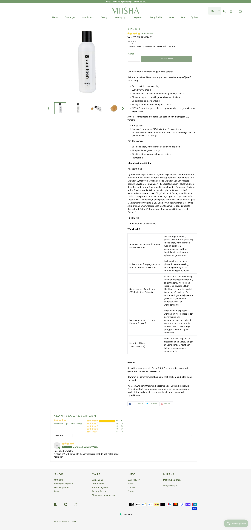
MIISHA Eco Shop (69, 521)
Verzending (97, 480)
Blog (56, 491)
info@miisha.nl (170, 485)
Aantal (131, 53)
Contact (131, 491)
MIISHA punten (61, 487)
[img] (68, 443)
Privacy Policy (99, 491)
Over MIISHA (133, 480)
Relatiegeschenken (63, 483)
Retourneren (98, 483)
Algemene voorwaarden (103, 495)
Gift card (58, 480)
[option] (58, 108)
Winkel (130, 483)
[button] (214, 11)
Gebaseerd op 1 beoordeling (68, 423)
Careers (131, 487)
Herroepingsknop (100, 487)
